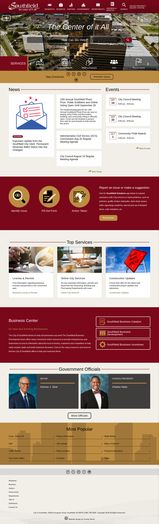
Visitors (11, 488)
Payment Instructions (113, 451)
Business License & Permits (25, 293)
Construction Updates (119, 293)
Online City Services (70, 293)
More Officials (79, 415)
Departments (14, 496)
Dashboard (13, 503)
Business (12, 484)
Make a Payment (111, 444)
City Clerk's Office (16, 458)
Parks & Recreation (65, 436)
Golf (10, 444)
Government (14, 492)
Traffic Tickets (15, 451)
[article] (31, 125)
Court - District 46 (16, 436)
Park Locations (63, 451)
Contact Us (13, 507)
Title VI (11, 500)
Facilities (60, 458)
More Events (144, 148)
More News (96, 172)
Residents (13, 481)
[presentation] (30, 63)
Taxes (107, 458)
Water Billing (110, 436)
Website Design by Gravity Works (81, 519)
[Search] (128, 39)
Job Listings (62, 444)
